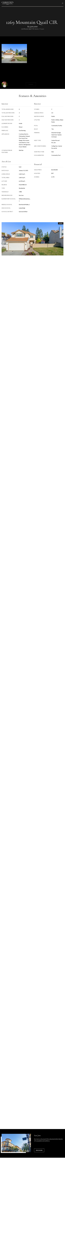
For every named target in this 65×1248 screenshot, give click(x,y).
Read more (39, 1150)
